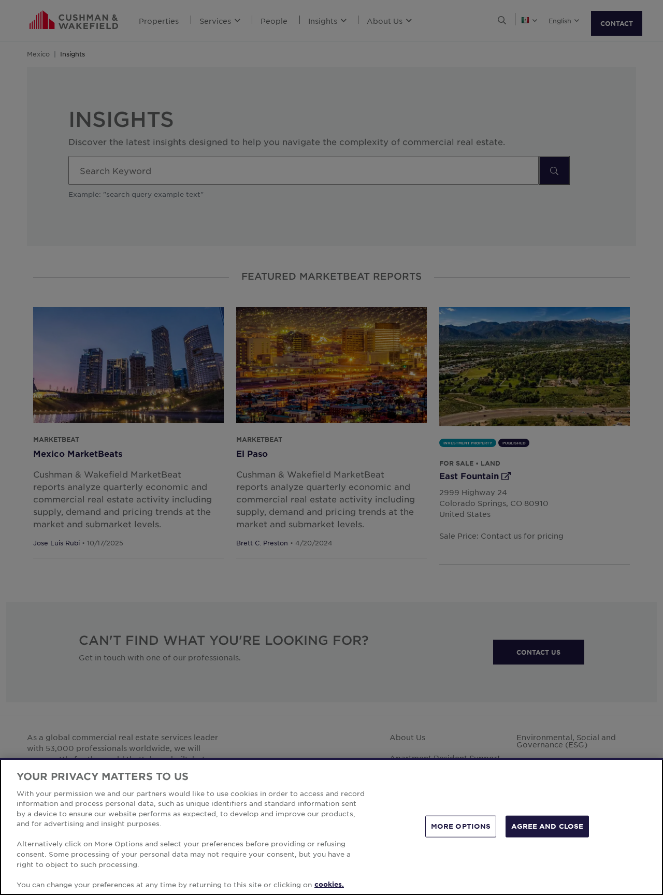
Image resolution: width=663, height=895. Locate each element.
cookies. (329, 884)
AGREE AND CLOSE (547, 826)
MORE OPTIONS (461, 826)
